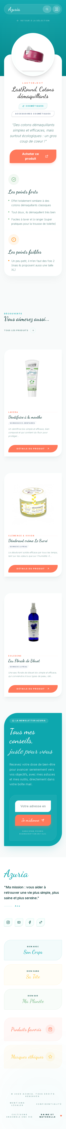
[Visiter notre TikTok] (41, 922)
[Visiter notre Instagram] (8, 922)
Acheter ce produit (30, 156)
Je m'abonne (30, 820)
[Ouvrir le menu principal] (56, 9)
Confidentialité (49, 1104)
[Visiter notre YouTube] (19, 922)
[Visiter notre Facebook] (30, 922)
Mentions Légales (17, 1104)
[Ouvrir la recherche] (47, 9)
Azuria (14, 9)
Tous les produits (16, 330)
